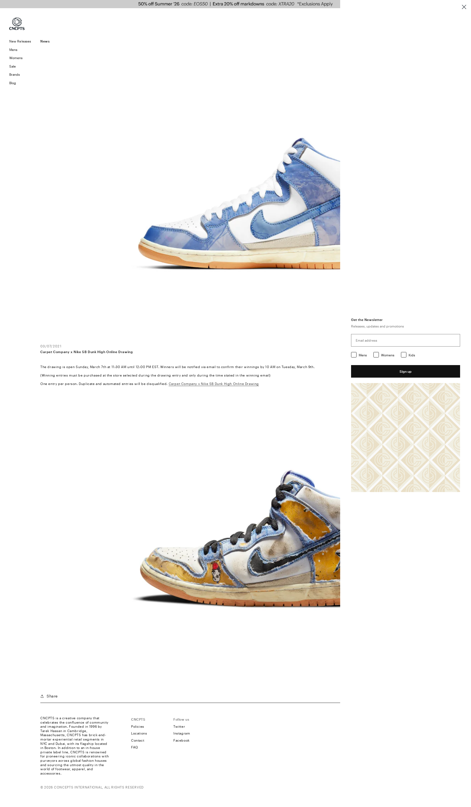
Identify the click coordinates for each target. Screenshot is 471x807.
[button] (20, 49)
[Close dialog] (464, 7)
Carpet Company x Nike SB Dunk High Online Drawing (214, 384)
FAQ (134, 747)
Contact (137, 740)
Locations (139, 733)
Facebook (181, 740)
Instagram (181, 733)
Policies (137, 726)
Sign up (406, 371)
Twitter (179, 726)
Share (52, 696)
